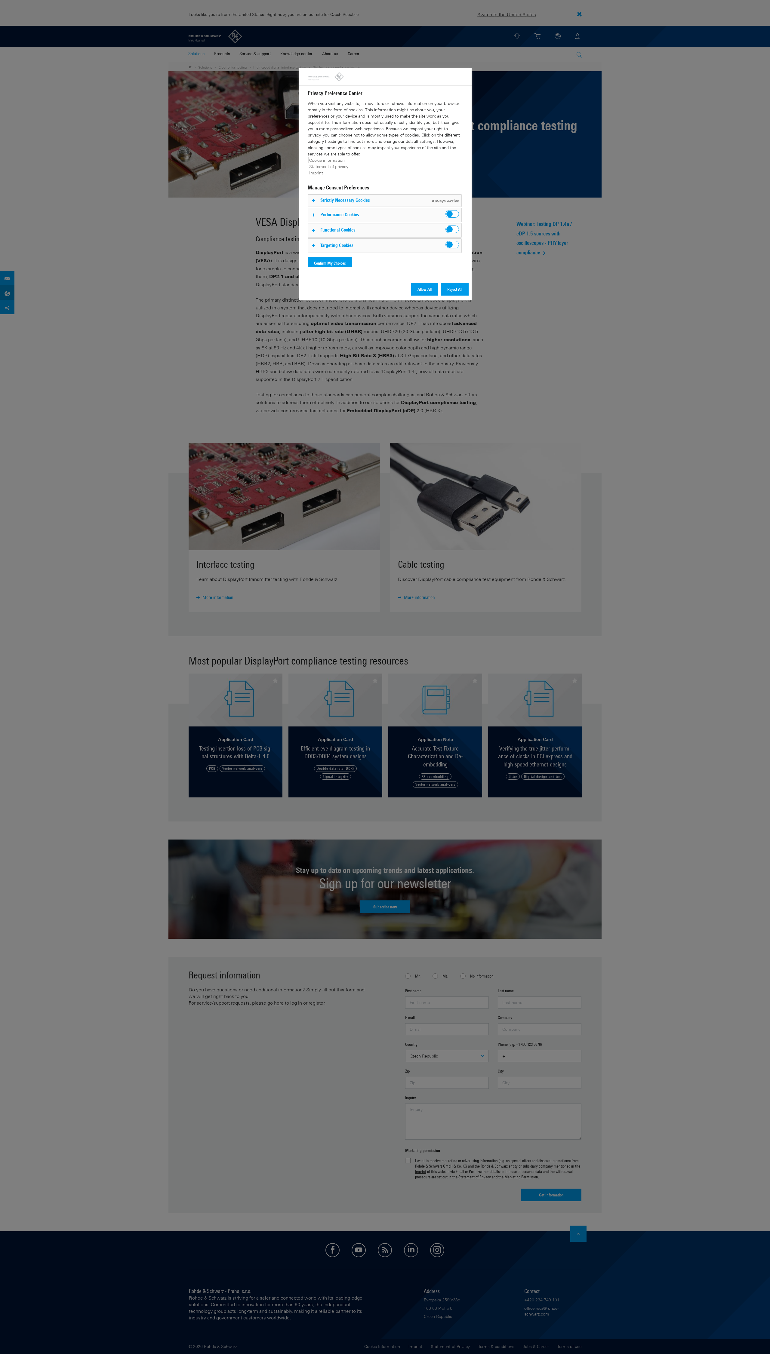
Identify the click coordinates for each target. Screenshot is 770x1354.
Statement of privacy (328, 166)
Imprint (316, 172)
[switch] (452, 214)
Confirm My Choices (330, 263)
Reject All (454, 289)
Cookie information (327, 160)
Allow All (424, 289)
